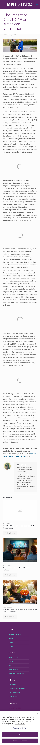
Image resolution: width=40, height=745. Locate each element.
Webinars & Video (15, 708)
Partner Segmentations (16, 673)
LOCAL (11, 661)
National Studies (14, 657)
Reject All (19, 734)
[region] (20, 728)
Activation (12, 685)
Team (11, 638)
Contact (11, 646)
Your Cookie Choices (20, 728)
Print (10, 665)
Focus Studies (13, 669)
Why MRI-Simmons (15, 634)
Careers (11, 642)
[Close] (37, 713)
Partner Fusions (14, 697)
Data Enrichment (14, 693)
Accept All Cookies (20, 741)
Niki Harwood (21, 465)
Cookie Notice (20, 724)
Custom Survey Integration (17, 689)
